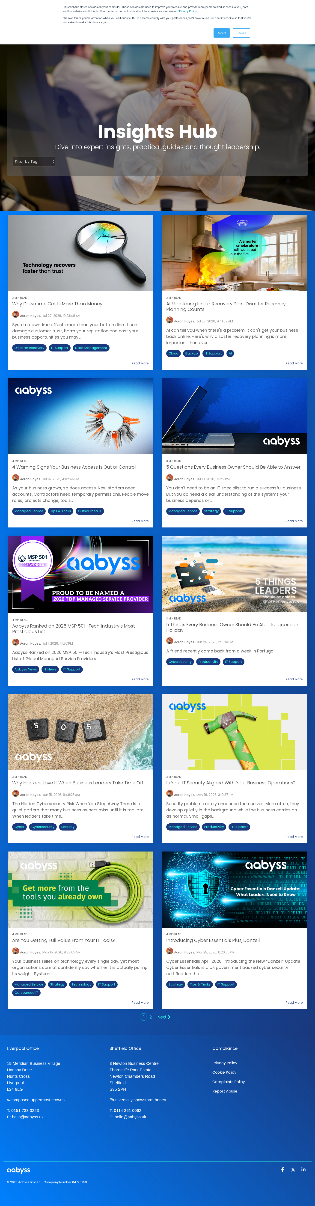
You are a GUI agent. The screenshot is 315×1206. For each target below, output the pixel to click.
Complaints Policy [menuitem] (228, 1081)
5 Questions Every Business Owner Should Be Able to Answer (233, 467)
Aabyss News (26, 669)
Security (67, 827)
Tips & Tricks (60, 511)
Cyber (19, 827)
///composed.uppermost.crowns (36, 1100)
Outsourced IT (90, 511)
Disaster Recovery (29, 347)
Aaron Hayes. (30, 315)
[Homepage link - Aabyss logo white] (18, 1171)
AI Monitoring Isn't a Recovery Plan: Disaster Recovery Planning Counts (226, 307)
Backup (191, 353)
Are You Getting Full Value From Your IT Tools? (63, 940)
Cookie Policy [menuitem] (224, 1072)
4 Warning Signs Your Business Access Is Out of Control (74, 467)
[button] (283, 1169)
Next (162, 1017)
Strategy (211, 511)
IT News (50, 669)
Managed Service (29, 511)
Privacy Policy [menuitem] (224, 1063)
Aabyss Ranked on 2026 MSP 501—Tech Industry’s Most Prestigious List (73, 629)
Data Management (91, 347)
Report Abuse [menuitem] (224, 1091)
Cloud (173, 353)
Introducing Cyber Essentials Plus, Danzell (213, 940)
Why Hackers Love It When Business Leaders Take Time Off (77, 783)
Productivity (208, 661)
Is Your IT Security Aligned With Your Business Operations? (230, 783)
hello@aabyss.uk (28, 1117)
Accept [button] (221, 33)
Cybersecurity (180, 661)
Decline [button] (241, 33)
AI (230, 353)
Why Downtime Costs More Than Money (57, 304)
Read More (140, 363)
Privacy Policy (187, 11)
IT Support (59, 347)
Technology (81, 984)
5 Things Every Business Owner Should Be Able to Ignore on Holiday (232, 627)
